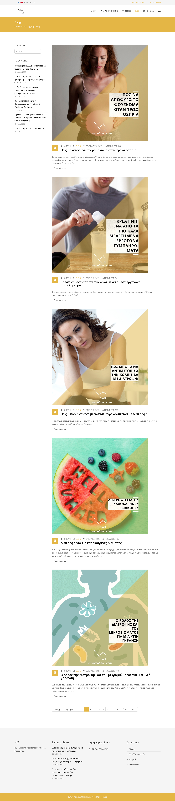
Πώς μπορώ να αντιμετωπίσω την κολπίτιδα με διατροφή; (104, 414)
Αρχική (31, 26)
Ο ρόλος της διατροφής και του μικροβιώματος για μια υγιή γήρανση (105, 676)
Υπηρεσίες (126, 11)
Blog (137, 11)
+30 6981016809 (154, 3)
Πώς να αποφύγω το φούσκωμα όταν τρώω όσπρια (99, 150)
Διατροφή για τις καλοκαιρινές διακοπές (91, 543)
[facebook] (24, 2)
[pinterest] (27, 2)
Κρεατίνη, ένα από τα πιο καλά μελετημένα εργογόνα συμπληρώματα (101, 283)
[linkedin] (30, 2)
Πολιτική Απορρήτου (100, 749)
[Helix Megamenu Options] (159, 10)
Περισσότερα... (60, 168)
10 (117, 709)
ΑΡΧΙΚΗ (94, 11)
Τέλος (133, 709)
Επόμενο (124, 709)
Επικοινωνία (149, 11)
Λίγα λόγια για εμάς (109, 11)
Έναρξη (57, 709)
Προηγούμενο (68, 709)
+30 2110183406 (138, 3)
